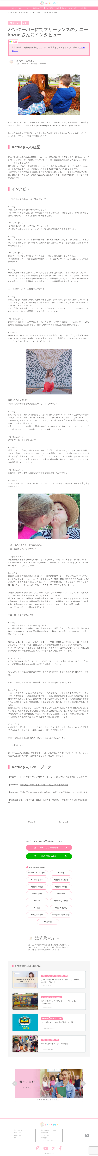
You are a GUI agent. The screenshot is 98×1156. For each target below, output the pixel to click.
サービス (26, 8)
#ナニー (37, 901)
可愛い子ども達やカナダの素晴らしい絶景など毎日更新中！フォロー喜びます (53, 792)
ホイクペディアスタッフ (26, 61)
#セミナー (61, 894)
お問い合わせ (84, 8)
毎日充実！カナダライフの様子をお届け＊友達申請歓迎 (44, 785)
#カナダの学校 (61, 887)
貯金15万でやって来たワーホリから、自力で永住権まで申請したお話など (55, 777)
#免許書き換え (61, 908)
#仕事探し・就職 (61, 901)
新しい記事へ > (65, 822)
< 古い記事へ (31, 822)
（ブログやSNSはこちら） (36, 136)
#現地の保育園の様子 (61, 915)
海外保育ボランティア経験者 (48, 1130)
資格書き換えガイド (38, 8)
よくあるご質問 (73, 8)
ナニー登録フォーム (16, 745)
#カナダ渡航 (37, 894)
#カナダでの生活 (61, 880)
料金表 (64, 8)
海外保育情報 (49, 8)
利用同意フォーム (46, 1138)
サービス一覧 (17, 1132)
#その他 (61, 873)
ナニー (25, 23)
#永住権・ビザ (37, 915)
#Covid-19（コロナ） (37, 873)
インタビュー (14, 23)
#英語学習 (48, 922)
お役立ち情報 (44, 1132)
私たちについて (18, 1130)
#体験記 (37, 908)
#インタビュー (37, 880)
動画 (58, 8)
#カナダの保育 (37, 887)
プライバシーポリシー (47, 1140)
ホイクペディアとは (16, 8)
